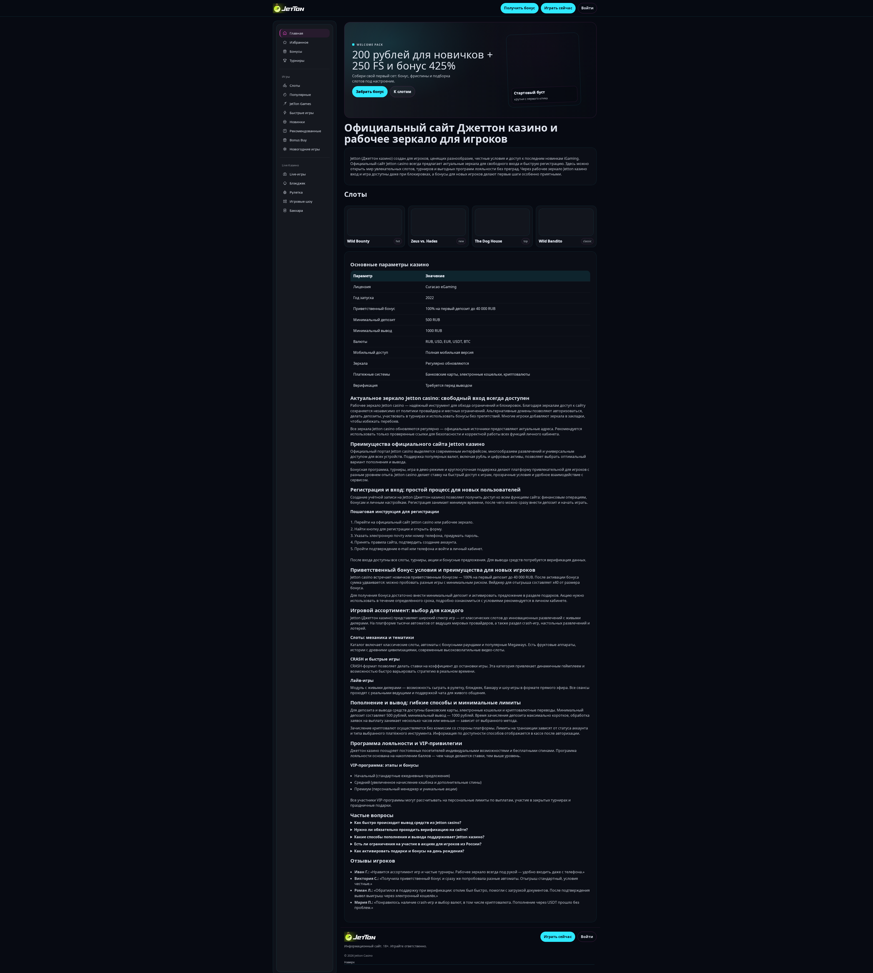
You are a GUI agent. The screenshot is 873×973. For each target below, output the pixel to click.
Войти (587, 7)
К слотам (402, 91)
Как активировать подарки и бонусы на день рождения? (409, 850)
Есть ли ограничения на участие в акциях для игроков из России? (418, 843)
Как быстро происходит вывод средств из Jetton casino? (407, 822)
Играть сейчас (558, 7)
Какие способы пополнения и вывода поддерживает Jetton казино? (419, 836)
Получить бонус (519, 7)
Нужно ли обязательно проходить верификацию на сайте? (411, 829)
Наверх (349, 962)
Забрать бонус (370, 91)
